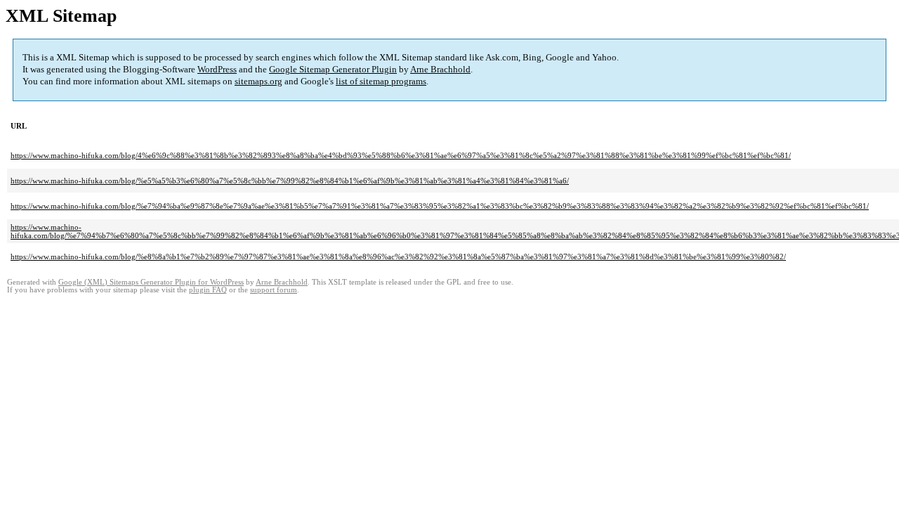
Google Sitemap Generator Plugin (333, 69)
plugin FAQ (208, 290)
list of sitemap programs (381, 81)
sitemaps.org (258, 81)
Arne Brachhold (440, 69)
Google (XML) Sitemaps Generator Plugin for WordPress (151, 282)
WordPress (217, 69)
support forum (273, 290)
